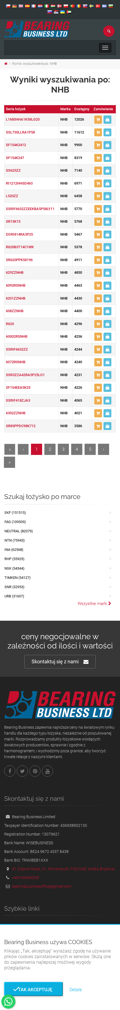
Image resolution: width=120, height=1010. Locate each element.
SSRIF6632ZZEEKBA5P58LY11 (30, 209)
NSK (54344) (14, 568)
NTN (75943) (14, 540)
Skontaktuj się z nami (55, 661)
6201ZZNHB (15, 298)
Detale (75, 989)
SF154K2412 (16, 145)
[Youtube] (47, 771)
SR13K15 (13, 221)
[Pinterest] (34, 771)
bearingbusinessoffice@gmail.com (41, 886)
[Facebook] (9, 771)
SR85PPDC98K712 (20, 426)
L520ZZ (12, 196)
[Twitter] (22, 771)
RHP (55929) (14, 559)
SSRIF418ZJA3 (18, 400)
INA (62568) (13, 549)
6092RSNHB (15, 285)
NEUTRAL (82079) (18, 531)
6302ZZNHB (15, 413)
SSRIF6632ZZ (17, 349)
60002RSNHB (16, 336)
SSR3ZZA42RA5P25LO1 (25, 375)
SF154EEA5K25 (18, 387)
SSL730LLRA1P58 (20, 132)
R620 (10, 324)
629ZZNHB (14, 272)
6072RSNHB (15, 362)
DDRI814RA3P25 (19, 234)
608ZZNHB (14, 311)
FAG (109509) (15, 522)
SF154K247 (15, 158)
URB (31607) (14, 596)
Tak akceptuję (33, 989)
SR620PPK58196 (19, 260)
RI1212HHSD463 (19, 183)
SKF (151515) (15, 512)
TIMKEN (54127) (17, 578)
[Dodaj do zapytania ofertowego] (98, 120)
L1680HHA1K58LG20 (23, 119)
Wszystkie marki (93, 603)
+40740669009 (25, 877)
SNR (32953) (14, 587)
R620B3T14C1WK (20, 247)
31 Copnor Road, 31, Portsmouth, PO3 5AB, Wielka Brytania (63, 869)
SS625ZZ (13, 170)
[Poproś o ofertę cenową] (107, 120)
